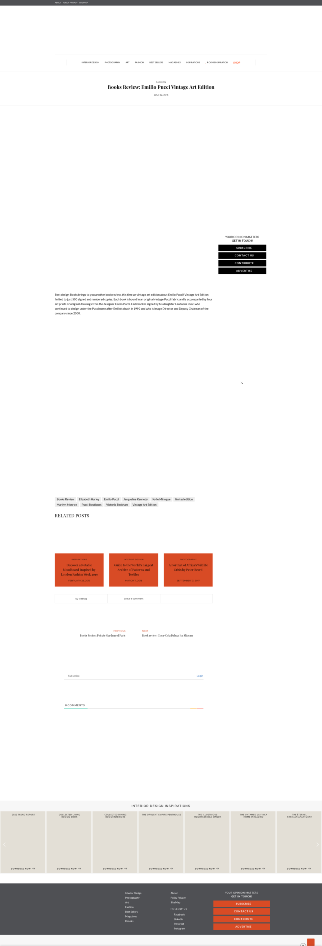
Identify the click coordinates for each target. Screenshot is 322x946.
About (58, 2)
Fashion (139, 62)
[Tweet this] (186, 598)
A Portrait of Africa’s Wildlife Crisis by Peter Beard (188, 567)
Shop (236, 62)
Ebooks (129, 921)
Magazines (175, 62)
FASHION (161, 82)
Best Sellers (156, 62)
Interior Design (90, 62)
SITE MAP (83, 2)
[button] (317, 844)
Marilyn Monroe (67, 504)
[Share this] (180, 598)
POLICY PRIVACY (70, 2)
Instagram (179, 928)
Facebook (179, 914)
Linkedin (178, 919)
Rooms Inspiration (217, 62)
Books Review (65, 499)
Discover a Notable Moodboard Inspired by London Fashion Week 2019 (79, 569)
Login (199, 675)
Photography (112, 62)
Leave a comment (133, 598)
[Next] (67, 286)
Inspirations (193, 62)
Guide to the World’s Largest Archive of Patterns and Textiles (133, 569)
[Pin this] (191, 598)
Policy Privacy (178, 897)
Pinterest (178, 923)
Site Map (175, 902)
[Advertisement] (112, 771)
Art (128, 62)
